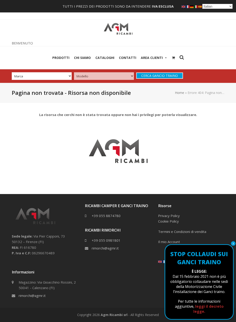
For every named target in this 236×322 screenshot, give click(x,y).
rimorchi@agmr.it (32, 295)
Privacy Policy (169, 215)
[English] (160, 261)
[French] (164, 261)
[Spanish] (200, 6)
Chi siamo (82, 57)
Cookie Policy (168, 221)
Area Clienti (152, 57)
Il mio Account (169, 241)
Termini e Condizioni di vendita (182, 231)
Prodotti (60, 57)
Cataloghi (104, 57)
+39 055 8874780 (106, 215)
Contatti (127, 57)
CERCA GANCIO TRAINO (159, 75)
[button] (173, 57)
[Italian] (196, 6)
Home (179, 92)
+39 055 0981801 (106, 240)
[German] (192, 6)
